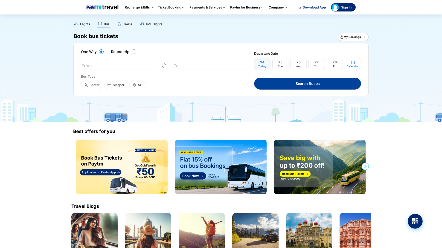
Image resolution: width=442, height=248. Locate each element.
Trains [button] (127, 24)
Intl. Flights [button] (154, 24)
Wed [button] (298, 66)
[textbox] (118, 67)
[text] (221, 22)
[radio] (93, 51)
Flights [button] (85, 24)
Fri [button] (334, 66)
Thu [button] (316, 66)
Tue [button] (280, 66)
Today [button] (262, 66)
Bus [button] (107, 24)
